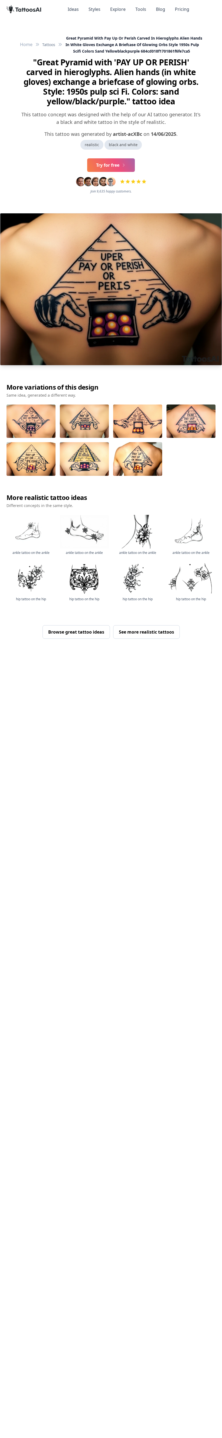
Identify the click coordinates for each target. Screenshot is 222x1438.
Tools (140, 9)
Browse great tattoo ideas (76, 632)
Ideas (73, 9)
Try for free (107, 165)
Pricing (182, 9)
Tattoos (48, 44)
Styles (94, 9)
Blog (160, 9)
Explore (118, 9)
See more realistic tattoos (146, 632)
